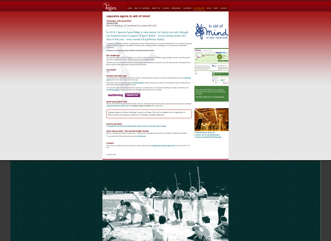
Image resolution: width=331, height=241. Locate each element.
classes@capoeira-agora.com (117, 106)
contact (223, 8)
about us (156, 8)
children (187, 8)
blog (209, 8)
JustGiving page (138, 83)
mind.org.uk (141, 136)
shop (215, 8)
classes (166, 8)
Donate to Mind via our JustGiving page (210, 97)
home (129, 8)
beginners (176, 8)
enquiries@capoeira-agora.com (163, 146)
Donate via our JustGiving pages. (208, 135)
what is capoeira (142, 8)
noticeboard (199, 8)
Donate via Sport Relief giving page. (209, 137)
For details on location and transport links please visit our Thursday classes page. (136, 126)
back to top (112, 154)
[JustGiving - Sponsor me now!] (123, 98)
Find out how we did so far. (205, 132)
